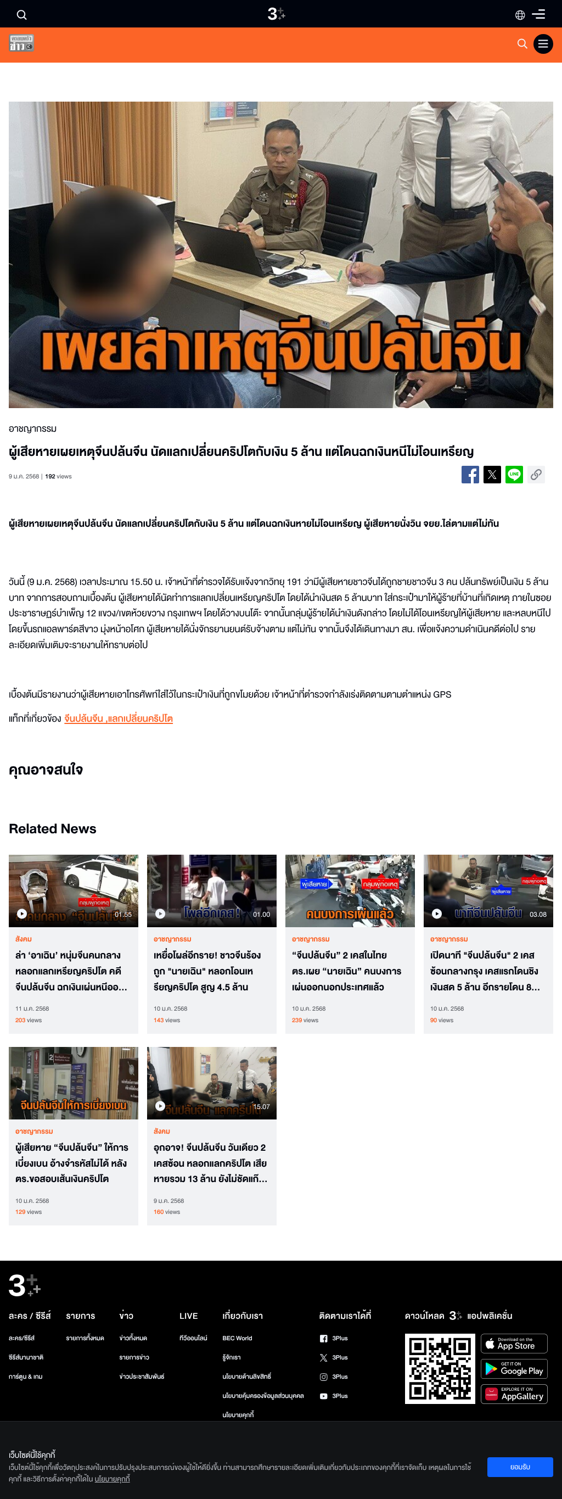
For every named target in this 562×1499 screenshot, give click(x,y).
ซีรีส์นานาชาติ (26, 1357)
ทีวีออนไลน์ (193, 1338)
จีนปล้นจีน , (86, 719)
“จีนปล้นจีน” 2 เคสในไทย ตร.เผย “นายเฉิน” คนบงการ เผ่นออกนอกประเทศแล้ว (346, 971)
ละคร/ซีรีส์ (22, 1338)
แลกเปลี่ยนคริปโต (140, 719)
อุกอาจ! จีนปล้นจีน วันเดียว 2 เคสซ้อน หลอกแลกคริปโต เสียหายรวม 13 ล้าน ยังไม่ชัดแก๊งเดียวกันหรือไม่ (210, 1164)
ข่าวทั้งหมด (134, 1338)
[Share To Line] (514, 474)
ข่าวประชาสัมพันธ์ (142, 1377)
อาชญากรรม (173, 939)
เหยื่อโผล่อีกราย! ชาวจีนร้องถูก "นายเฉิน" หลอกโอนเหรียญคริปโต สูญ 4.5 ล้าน (207, 971)
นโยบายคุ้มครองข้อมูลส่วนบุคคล (263, 1396)
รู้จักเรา (231, 1357)
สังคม (23, 939)
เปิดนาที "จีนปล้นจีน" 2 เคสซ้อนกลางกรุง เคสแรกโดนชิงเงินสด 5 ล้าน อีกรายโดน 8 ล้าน (484, 971)
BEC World (237, 1338)
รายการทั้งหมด (85, 1338)
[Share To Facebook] (470, 474)
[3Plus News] (31, 45)
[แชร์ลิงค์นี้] (536, 474)
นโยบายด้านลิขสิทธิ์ (246, 1377)
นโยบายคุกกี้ (238, 1415)
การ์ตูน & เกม (26, 1377)
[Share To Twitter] (492, 474)
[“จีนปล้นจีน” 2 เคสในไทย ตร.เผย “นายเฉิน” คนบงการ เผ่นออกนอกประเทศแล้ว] (350, 891)
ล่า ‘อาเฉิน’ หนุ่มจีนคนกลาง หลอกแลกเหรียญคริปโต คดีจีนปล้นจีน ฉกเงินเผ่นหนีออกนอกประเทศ (69, 971)
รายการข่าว (134, 1357)
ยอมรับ (520, 1467)
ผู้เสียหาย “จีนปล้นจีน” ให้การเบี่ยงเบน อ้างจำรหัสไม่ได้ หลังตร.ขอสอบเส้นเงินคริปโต (71, 1164)
